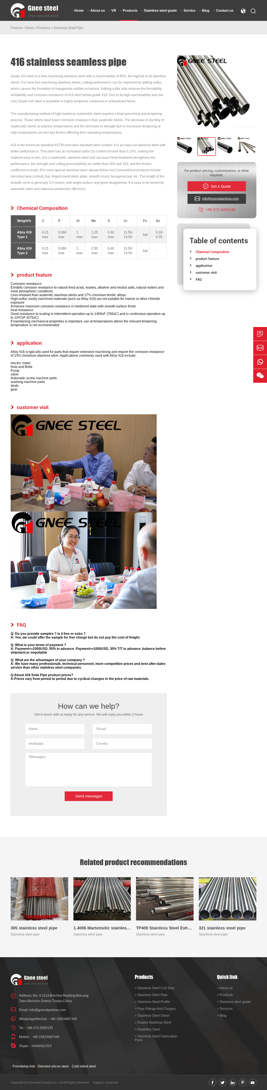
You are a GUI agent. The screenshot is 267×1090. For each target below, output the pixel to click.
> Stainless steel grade (234, 1002)
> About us (225, 988)
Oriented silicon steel (53, 1066)
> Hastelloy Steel (147, 1029)
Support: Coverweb (105, 1082)
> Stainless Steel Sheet (152, 1015)
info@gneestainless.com (47, 1010)
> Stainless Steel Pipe (151, 995)
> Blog (222, 1015)
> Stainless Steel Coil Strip (154, 988)
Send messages (88, 796)
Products (43, 27)
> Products (225, 995)
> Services (225, 1008)
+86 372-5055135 (40, 1028)
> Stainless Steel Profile (152, 1002)
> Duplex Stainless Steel (153, 1022)
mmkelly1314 (42, 1046)
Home (29, 27)
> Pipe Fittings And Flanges (155, 1008)
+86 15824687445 (63, 1019)
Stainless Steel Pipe (68, 27)
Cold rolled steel (84, 1066)
